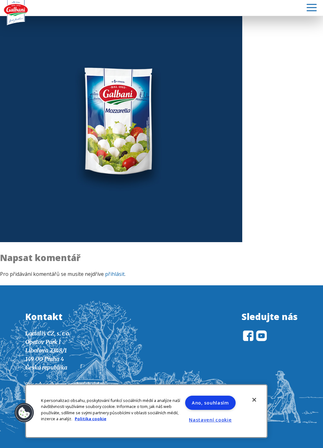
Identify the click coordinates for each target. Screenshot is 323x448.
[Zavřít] (254, 400)
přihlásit (115, 274)
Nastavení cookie (210, 420)
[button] (24, 413)
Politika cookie (90, 418)
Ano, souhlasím (210, 403)
